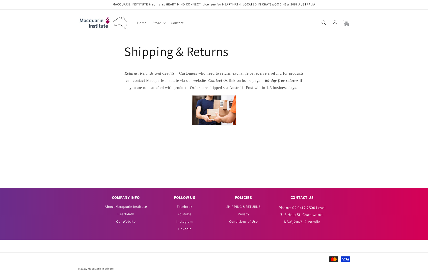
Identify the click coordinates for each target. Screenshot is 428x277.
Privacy (243, 214)
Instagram (184, 221)
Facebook (184, 206)
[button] (159, 23)
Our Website (126, 221)
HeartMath (125, 214)
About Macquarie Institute (126, 206)
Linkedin (185, 229)
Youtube (184, 214)
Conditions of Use (243, 221)
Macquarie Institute (101, 268)
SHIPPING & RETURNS (243, 206)
